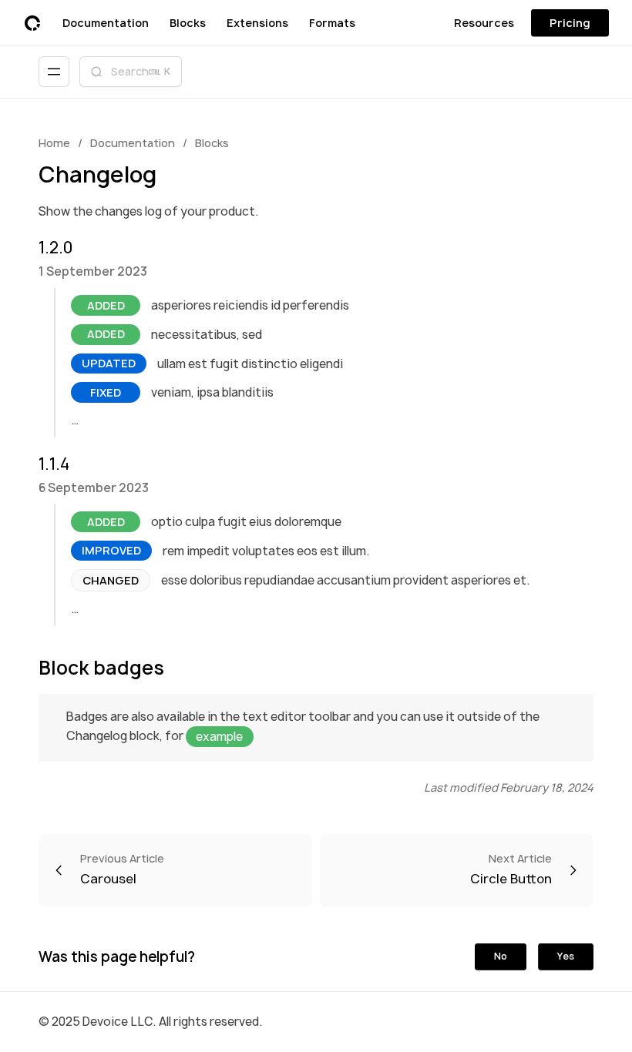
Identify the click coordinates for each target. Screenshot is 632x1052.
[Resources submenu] (519, 23)
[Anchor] (32, 247)
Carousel (122, 869)
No (500, 956)
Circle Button (511, 869)
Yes (565, 956)
